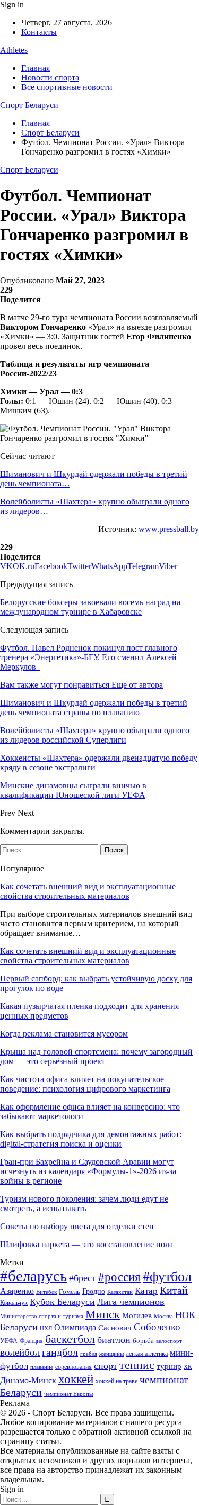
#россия (119, 1277)
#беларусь (33, 1275)
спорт (105, 1365)
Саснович (115, 1327)
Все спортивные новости (67, 87)
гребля (88, 1353)
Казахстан (120, 1291)
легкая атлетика (147, 1353)
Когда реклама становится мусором (64, 1033)
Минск (102, 1314)
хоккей (75, 1379)
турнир (169, 1366)
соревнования (73, 1367)
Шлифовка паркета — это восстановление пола (86, 1244)
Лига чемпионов (131, 1301)
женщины (111, 1353)
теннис (136, 1365)
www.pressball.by (169, 529)
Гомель (69, 1291)
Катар (146, 1291)
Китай (174, 1290)
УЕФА (9, 1341)
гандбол (60, 1352)
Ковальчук (14, 1303)
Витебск (46, 1292)
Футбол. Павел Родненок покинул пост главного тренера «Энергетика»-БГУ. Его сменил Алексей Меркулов (88, 657)
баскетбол (70, 1339)
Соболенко (157, 1326)
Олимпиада (75, 1327)
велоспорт (169, 1341)
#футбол (167, 1276)
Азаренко (17, 1290)
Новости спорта (50, 77)
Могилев (137, 1315)
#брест (82, 1278)
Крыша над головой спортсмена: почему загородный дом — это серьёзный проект (96, 1056)
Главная (35, 68)
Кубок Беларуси (62, 1301)
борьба (143, 1341)
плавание (41, 1367)
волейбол (20, 1352)
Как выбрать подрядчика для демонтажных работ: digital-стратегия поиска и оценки (90, 1139)
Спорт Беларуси (29, 105)
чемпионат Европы (68, 1394)
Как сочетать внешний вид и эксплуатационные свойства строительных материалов (88, 891)
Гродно (93, 1291)
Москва (163, 1316)
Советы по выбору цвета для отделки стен (77, 1226)
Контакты (39, 32)
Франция (31, 1341)
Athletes (14, 50)
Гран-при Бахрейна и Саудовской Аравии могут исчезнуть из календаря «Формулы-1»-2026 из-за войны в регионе (88, 1171)
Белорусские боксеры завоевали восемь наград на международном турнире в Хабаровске (90, 607)
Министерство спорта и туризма (41, 1316)
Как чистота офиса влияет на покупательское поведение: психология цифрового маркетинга (85, 1084)
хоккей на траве (116, 1381)
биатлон (114, 1340)
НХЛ (46, 1328)
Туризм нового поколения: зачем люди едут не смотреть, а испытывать (84, 1203)
